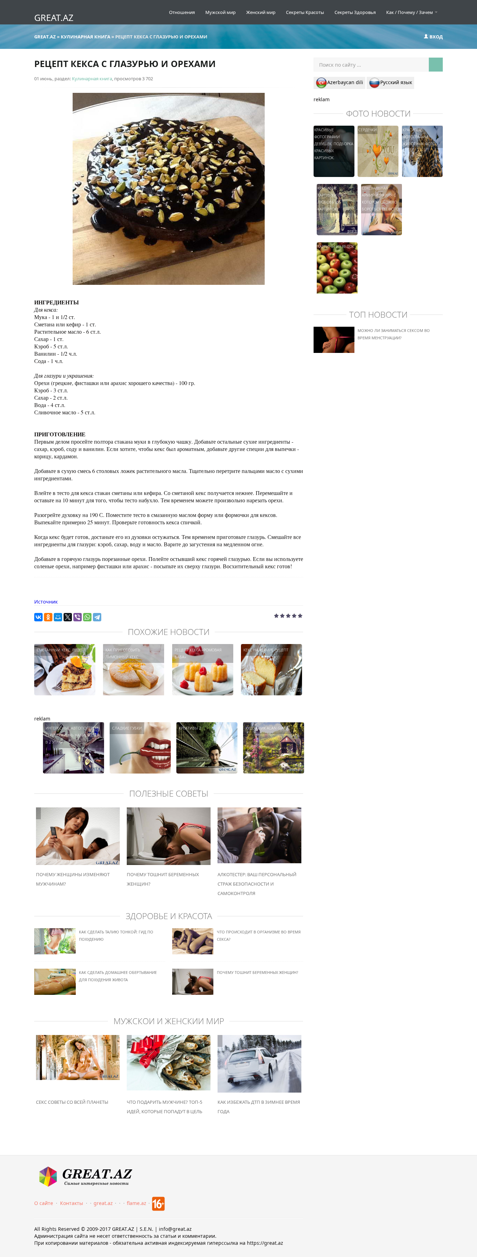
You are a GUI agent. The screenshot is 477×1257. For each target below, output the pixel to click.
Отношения (182, 12)
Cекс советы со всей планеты (72, 1102)
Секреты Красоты (305, 12)
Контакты (71, 1203)
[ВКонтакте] (38, 617)
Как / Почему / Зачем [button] (410, 12)
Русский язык (396, 82)
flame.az (136, 1203)
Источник (46, 601)
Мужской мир (220, 12)
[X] (68, 617)
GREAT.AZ (53, 17)
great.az (103, 1203)
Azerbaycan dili (345, 82)
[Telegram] (97, 617)
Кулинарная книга (92, 78)
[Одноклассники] (48, 617)
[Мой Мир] (58, 617)
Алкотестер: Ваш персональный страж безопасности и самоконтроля (257, 883)
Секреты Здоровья (355, 12)
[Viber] (77, 617)
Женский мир (261, 12)
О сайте (43, 1203)
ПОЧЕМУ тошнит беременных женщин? (257, 972)
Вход (435, 37)
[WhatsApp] (87, 617)
